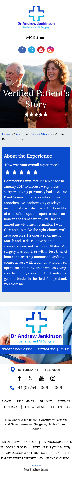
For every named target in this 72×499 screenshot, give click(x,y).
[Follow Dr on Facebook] (22, 49)
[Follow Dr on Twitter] (31, 49)
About (20, 134)
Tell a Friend (35, 407)
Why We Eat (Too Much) (51, 447)
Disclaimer (26, 401)
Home (6, 134)
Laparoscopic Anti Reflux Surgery (32, 453)
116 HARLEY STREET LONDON (39, 370)
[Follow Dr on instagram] (50, 49)
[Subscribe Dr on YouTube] (41, 49)
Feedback (11, 407)
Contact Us (60, 407)
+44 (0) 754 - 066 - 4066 (39, 387)
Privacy (46, 401)
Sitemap (64, 401)
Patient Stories (41, 134)
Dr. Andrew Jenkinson (19, 442)
